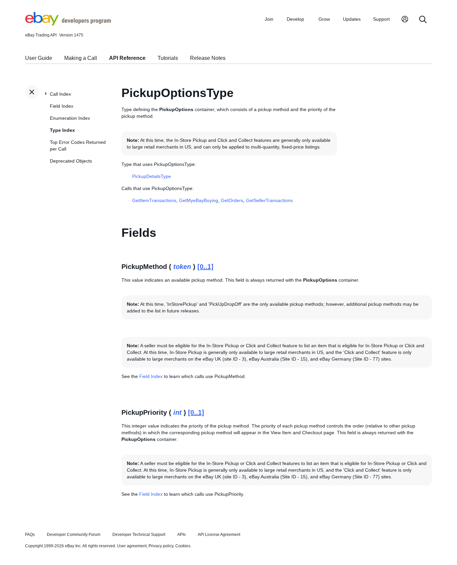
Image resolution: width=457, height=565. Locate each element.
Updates (352, 19)
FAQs (30, 534)
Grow (324, 19)
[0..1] (205, 266)
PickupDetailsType (151, 176)
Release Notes (207, 58)
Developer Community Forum (73, 534)
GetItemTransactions (154, 200)
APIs (181, 534)
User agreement (132, 546)
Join (269, 19)
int (177, 412)
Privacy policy (161, 546)
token (182, 266)
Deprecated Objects (71, 161)
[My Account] (404, 20)
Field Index (61, 106)
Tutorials (168, 58)
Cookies (182, 546)
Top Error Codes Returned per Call (78, 145)
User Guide (38, 58)
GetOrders (232, 200)
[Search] (423, 20)
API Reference (127, 58)
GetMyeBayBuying (198, 200)
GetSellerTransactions (269, 200)
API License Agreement (219, 534)
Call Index (60, 94)
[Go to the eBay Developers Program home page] (68, 23)
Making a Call (80, 58)
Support (381, 19)
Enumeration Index (70, 118)
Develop (295, 19)
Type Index (62, 130)
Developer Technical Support (138, 534)
